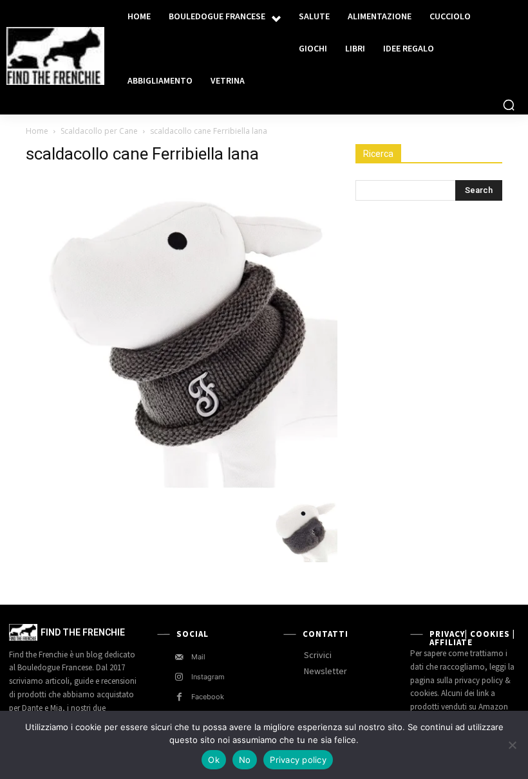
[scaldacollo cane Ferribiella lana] (181, 484)
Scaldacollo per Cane (99, 130)
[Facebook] (179, 697)
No (245, 760)
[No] (511, 744)
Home (37, 130)
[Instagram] (179, 677)
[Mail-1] (179, 657)
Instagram (208, 676)
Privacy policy (298, 760)
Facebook (207, 696)
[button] (508, 104)
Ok (214, 760)
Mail (198, 656)
